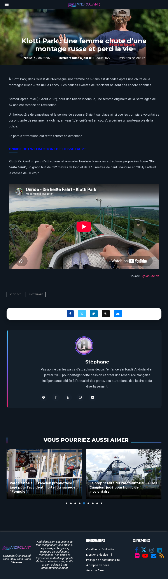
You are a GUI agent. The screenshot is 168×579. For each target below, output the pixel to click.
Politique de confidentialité (103, 560)
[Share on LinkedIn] (94, 313)
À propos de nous (97, 565)
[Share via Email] (118, 313)
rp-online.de (150, 276)
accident (15, 294)
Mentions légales (97, 554)
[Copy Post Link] (106, 313)
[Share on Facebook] (70, 313)
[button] (12, 476)
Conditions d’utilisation (100, 549)
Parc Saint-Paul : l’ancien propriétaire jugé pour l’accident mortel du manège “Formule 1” (42, 487)
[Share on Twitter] (82, 313)
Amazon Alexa (95, 570)
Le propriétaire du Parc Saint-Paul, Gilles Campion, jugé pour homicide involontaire (123, 487)
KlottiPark (35, 294)
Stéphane (97, 362)
